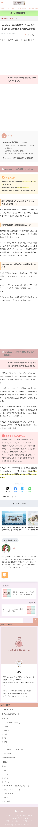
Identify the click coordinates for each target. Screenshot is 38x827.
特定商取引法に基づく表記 (19, 818)
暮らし (4, 766)
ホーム (3, 8)
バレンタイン (8, 793)
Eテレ (6, 742)
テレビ (6, 738)
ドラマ (6, 746)
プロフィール (11, 8)
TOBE (6, 726)
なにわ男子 (7, 753)
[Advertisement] (17, 57)
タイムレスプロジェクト (11, 714)
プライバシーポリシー (13, 821)
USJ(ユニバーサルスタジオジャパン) (16, 786)
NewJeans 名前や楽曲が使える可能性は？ (18, 158)
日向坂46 (5, 762)
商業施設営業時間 (8, 757)
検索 (35, 620)
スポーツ (7, 734)
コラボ (6, 778)
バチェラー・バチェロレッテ (13, 749)
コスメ (6, 774)
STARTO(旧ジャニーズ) (12, 723)
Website (5, 578)
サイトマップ (27, 821)
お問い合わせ (22, 8)
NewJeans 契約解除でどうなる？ (15, 142)
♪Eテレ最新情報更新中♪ (19, 13)
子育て (6, 797)
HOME (20, 811)
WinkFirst (7, 730)
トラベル (7, 782)
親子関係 (7, 801)
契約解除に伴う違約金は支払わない (16, 151)
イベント (7, 770)
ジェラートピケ (7, 709)
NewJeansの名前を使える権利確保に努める (19, 153)
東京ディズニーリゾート (12, 790)
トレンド (15, 497)
